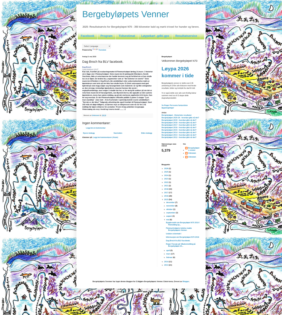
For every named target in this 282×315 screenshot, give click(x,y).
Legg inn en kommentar (96, 128)
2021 (166, 186)
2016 (166, 196)
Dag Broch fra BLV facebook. (178, 241)
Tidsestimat (127, 35)
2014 (166, 262)
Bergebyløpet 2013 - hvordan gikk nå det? (179, 135)
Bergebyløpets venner (193, 149)
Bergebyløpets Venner (125, 14)
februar (169, 257)
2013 (166, 265)
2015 (166, 199)
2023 (166, 179)
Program (106, 35)
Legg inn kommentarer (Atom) (105, 137)
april (168, 250)
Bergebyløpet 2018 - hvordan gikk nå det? (179, 123)
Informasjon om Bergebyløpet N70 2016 (182, 237)
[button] (100, 69)
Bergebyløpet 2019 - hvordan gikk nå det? (179, 120)
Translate (102, 50)
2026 (166, 168)
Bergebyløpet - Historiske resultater (177, 115)
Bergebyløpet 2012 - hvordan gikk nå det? (179, 137)
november (170, 206)
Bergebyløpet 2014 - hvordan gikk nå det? (179, 132)
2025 (166, 172)
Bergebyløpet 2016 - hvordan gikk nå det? (179, 127)
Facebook (87, 35)
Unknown (192, 153)
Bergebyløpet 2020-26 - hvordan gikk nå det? (180, 118)
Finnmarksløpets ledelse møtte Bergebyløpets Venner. (179, 229)
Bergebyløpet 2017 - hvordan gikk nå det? (179, 125)
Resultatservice (186, 35)
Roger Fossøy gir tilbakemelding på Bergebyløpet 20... (180, 245)
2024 (166, 175)
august (169, 216)
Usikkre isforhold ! (173, 234)
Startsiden (118, 133)
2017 (166, 193)
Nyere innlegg (89, 133)
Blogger (186, 281)
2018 (166, 189)
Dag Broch (86, 67)
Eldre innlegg (146, 133)
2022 (166, 182)
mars (168, 254)
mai (168, 220)
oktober (169, 209)
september (171, 213)
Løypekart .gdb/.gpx (155, 35)
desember (170, 202)
